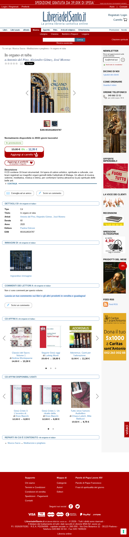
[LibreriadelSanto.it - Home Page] (64, 18)
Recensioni (110, 213)
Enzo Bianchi (22, 416)
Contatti (123, 6)
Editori (60, 491)
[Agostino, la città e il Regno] (114, 278)
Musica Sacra (18, 48)
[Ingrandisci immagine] (21, 260)
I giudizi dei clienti (111, 75)
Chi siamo (30, 483)
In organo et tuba (58, 48)
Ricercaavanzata (64, 43)
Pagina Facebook (71, 506)
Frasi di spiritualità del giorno (90, 487)
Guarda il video (109, 85)
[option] (21, 263)
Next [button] (97, 338)
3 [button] (55, 368)
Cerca (80, 39)
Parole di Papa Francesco (88, 483)
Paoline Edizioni (27, 228)
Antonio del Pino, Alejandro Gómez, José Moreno (42, 217)
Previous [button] (4, 338)
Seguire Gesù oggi (51, 352)
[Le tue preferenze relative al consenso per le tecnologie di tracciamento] (123, 531)
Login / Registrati (10, 6)
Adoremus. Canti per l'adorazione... (80, 354)
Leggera (85, 34)
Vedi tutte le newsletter (114, 64)
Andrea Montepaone (22, 358)
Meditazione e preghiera (38, 48)
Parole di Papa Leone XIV (89, 477)
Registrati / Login (117, 15)
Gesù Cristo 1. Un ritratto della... (51, 412)
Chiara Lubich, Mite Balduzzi (81, 417)
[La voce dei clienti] (113, 202)
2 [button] (50, 368)
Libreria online (64, 533)
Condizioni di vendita (35, 491)
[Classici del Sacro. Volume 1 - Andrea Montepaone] (21, 336)
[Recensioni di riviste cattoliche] (113, 221)
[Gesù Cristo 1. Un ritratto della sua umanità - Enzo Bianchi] (51, 394)
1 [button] (46, 368)
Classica (54, 34)
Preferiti (25, 6)
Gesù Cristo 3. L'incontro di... (21, 412)
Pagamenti (42, 496)
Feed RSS (108, 299)
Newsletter (110, 51)
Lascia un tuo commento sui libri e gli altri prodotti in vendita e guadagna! (45, 295)
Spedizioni (30, 496)
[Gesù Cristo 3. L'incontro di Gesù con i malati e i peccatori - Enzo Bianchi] (21, 394)
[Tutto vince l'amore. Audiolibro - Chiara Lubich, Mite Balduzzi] (80, 394)
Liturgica (43, 34)
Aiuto (112, 6)
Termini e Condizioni (35, 487)
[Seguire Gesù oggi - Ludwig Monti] (51, 336)
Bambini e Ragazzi (70, 34)
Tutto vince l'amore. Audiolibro (80, 412)
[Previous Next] (50, 117)
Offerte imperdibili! (110, 159)
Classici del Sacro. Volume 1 (21, 354)
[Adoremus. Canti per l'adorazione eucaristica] (81, 336)
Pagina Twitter (77, 506)
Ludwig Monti (52, 355)
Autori (60, 487)
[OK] (123, 60)
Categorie (62, 483)
